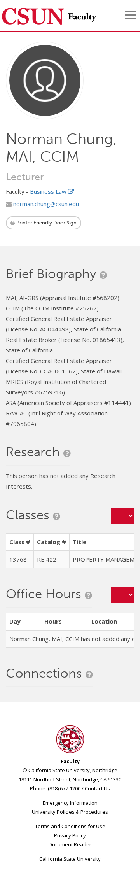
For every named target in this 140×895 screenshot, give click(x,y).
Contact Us (97, 788)
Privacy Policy (70, 835)
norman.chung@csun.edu (45, 204)
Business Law (49, 191)
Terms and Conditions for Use (70, 826)
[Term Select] (122, 516)
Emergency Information (70, 802)
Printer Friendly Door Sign (46, 223)
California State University (70, 858)
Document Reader (70, 844)
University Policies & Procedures (70, 811)
